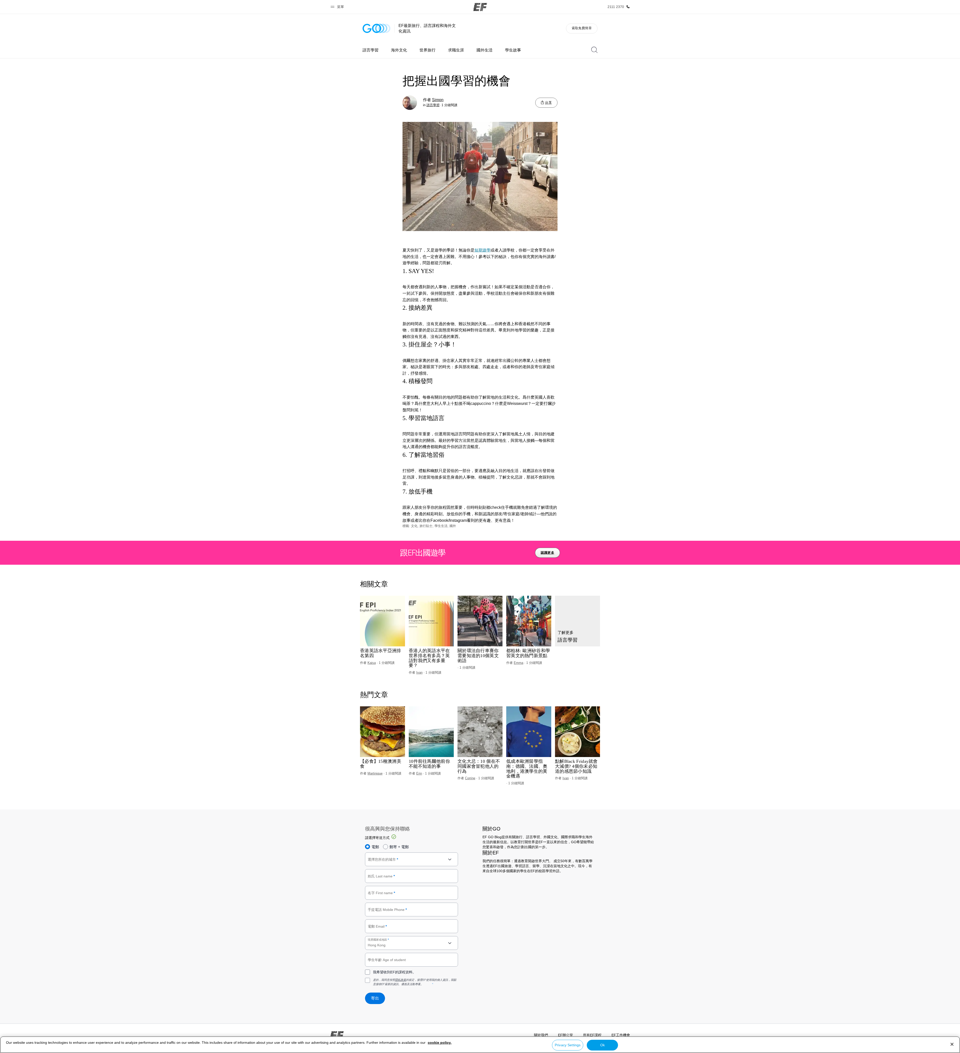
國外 (453, 526)
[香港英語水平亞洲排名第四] (382, 621)
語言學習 (370, 50)
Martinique (375, 773)
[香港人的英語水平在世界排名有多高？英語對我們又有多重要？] (431, 621)
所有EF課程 (592, 1035)
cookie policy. (440, 1043)
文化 (414, 526)
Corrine (470, 778)
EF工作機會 (621, 1035)
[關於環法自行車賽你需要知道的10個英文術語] (480, 621)
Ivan (419, 672)
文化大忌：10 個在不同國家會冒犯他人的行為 (479, 766)
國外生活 (484, 50)
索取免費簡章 (582, 28)
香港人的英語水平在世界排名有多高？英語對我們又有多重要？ (429, 658)
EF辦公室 (565, 1035)
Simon (438, 100)
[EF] (480, 7)
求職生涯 (456, 50)
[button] (338, 7)
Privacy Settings (567, 1045)
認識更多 (547, 552)
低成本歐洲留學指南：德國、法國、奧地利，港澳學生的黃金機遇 (527, 769)
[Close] (952, 1044)
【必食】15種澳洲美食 (380, 764)
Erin (419, 773)
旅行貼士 (426, 526)
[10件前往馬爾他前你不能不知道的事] (431, 731)
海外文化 (399, 50)
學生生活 (441, 526)
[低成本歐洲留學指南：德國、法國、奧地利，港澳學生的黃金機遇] (528, 731)
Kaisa (372, 663)
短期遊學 (482, 250)
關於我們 (541, 1035)
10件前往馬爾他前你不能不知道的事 (429, 764)
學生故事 (513, 50)
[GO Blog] (376, 28)
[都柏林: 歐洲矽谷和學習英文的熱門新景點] (528, 621)
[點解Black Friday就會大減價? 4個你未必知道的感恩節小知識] (577, 731)
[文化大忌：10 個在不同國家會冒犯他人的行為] (480, 731)
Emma (518, 663)
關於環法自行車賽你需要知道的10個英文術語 (478, 655)
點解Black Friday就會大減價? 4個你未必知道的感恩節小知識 (576, 766)
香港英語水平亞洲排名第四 (380, 653)
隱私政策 (400, 979)
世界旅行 (428, 50)
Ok (602, 1045)
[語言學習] (577, 621)
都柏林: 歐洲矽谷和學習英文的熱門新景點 (528, 653)
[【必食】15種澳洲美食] (382, 731)
